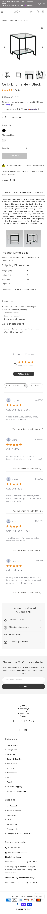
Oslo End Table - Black (18, 21)
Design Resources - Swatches (19, 834)
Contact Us (11, 815)
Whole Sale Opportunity (17, 791)
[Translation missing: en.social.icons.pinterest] (14, 181)
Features (39, 192)
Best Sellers (12, 764)
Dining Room (12, 745)
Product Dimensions (23, 192)
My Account (12, 806)
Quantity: (5, 148)
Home (4, 21)
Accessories (12, 773)
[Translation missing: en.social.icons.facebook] (10, 181)
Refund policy (13, 824)
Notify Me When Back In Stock (31, 165)
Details (7, 192)
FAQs (9, 820)
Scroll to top (23, 909)
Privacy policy (13, 829)
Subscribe (23, 687)
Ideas (9, 777)
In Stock (10, 768)
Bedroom (11, 754)
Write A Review (23, 374)
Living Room (12, 750)
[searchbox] (13, 386)
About (9, 782)
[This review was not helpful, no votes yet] (40, 429)
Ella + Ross (19, 896)
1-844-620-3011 (14, 848)
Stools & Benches (14, 759)
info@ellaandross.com (17, 852)
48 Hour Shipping (14, 787)
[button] (38, 11)
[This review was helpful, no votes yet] (36, 429)
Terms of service (14, 811)
